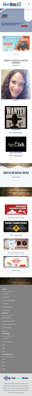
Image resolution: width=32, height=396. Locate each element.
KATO (3, 351)
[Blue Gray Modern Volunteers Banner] (16, 13)
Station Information (6, 327)
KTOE (3, 345)
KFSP (3, 362)
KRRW (3, 369)
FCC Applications (6, 310)
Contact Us (4, 331)
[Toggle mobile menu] (29, 4)
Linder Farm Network (7, 341)
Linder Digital (5, 338)
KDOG (3, 348)
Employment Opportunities (8, 321)
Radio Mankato (22, 383)
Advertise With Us (6, 317)
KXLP (3, 365)
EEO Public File (5, 297)
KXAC (3, 359)
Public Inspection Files (7, 307)
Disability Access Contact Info (9, 324)
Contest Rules (5, 303)
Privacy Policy (5, 293)
